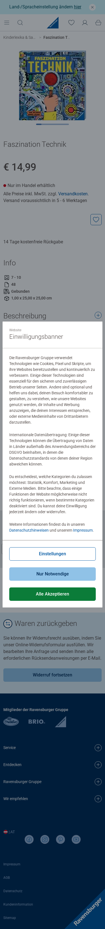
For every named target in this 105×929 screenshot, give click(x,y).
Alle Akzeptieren (52, 594)
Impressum (83, 530)
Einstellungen (52, 553)
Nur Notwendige (52, 574)
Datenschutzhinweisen (29, 530)
